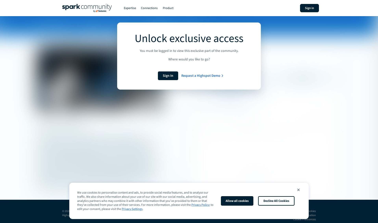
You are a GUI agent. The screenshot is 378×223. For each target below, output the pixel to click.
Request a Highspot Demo (200, 75)
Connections (149, 8)
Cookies (311, 211)
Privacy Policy (200, 205)
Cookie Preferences (304, 219)
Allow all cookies (237, 201)
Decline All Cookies (276, 201)
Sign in (309, 8)
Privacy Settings (132, 209)
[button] (298, 190)
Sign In (168, 75)
